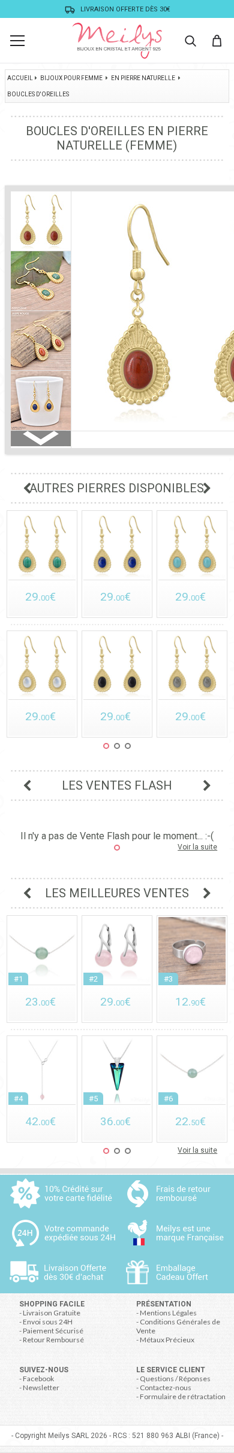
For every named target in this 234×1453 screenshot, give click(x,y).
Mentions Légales (168, 1312)
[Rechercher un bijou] (190, 41)
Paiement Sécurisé (53, 1330)
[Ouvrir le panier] (216, 41)
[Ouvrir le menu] (17, 41)
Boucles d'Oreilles (38, 94)
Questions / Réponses (175, 1378)
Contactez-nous (165, 1387)
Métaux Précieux (167, 1339)
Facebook (38, 1378)
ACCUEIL (20, 78)
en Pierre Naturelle (143, 78)
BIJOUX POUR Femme (71, 78)
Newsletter (41, 1387)
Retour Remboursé (53, 1339)
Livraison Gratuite (51, 1312)
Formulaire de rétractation (183, 1396)
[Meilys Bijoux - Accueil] (117, 40)
